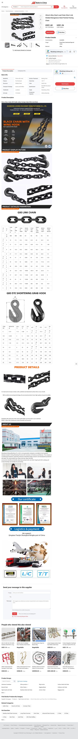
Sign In (47, 64)
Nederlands (50, 728)
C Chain (59, 713)
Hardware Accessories (19, 11)
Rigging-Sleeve (42, 687)
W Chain (66, 713)
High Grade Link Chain (7, 690)
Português (22, 728)
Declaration (54, 733)
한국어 (60, 728)
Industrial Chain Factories (48, 713)
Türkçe (31, 729)
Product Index (70, 725)
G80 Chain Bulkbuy (30, 717)
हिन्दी (68, 728)
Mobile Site (36, 726)
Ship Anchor (42, 684)
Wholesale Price (46, 725)
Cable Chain (5, 706)
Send (14, 613)
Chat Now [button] (62, 32)
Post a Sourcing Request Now (20, 616)
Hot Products (6, 725)
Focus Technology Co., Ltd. (29, 733)
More (3, 720)
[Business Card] (74, 77)
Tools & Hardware (9, 11)
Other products (23, 684)
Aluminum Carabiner (6, 684)
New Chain (12, 717)
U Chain (4, 717)
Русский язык (34, 728)
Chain (26, 11)
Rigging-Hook (61, 690)
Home (3, 11)
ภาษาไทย (73, 728)
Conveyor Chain (27, 706)
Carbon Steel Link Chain (63, 684)
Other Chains (23, 687)
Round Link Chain (16, 706)
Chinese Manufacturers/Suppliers (25, 725)
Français (28, 728)
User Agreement (47, 733)
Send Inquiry (50, 32)
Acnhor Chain (42, 690)
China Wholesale (37, 725)
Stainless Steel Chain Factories (10, 713)
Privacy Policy (62, 733)
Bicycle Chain (5, 687)
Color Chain (36, 713)
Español (17, 728)
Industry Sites (53, 725)
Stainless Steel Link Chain (26, 690)
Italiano (40, 728)
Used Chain (20, 717)
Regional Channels (62, 725)
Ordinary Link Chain (62, 687)
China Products (14, 725)
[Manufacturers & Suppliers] (39, 2)
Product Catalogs (23, 681)
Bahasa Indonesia (44, 729)
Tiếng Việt (37, 729)
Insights (42, 726)
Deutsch (45, 728)
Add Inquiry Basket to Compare (22, 50)
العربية (56, 728)
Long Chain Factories (25, 713)
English (12, 728)
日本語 (64, 728)
